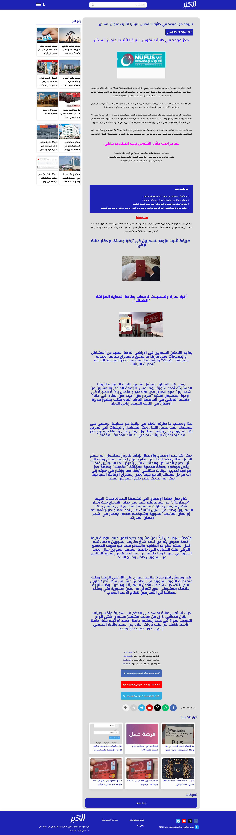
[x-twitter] (190, 821)
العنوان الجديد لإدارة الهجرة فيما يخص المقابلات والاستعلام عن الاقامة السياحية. (47, 82)
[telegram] (178, 821)
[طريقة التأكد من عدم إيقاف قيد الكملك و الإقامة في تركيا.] (47, 163)
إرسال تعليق (141, 803)
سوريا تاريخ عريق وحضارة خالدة (50, 112)
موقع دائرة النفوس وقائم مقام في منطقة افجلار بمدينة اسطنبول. (70, 82)
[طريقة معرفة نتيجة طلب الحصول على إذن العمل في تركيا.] (47, 35)
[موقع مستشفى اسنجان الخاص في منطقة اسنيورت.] (69, 131)
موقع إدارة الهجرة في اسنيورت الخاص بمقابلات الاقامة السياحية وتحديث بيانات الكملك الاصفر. (70, 178)
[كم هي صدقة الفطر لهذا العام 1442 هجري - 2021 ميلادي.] (178, 768)
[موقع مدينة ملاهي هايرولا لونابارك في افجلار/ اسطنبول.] (69, 35)
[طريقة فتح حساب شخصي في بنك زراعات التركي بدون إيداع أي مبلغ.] (178, 734)
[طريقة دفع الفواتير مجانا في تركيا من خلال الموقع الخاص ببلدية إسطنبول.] (47, 131)
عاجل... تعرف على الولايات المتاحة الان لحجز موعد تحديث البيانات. (160, 204)
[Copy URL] (126, 709)
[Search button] (92, 5)
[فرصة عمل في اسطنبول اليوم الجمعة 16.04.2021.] (142, 734)
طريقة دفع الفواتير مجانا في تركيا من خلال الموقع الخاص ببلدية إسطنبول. (48, 146)
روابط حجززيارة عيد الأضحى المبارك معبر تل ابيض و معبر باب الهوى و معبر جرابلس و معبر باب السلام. (144, 208)
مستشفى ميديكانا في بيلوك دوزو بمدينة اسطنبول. (164, 196)
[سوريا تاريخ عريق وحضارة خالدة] (47, 99)
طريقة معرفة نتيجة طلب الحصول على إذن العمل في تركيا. (47, 49)
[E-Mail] (150, 709)
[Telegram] (142, 709)
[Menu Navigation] (38, 5)
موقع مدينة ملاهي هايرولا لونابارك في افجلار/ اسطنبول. (71, 49)
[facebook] (196, 821)
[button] (44, 5)
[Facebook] (174, 709)
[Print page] (134, 709)
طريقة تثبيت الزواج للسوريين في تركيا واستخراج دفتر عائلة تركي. (141, 243)
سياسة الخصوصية (110, 820)
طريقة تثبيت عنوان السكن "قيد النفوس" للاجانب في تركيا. (70, 114)
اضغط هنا (128, 652)
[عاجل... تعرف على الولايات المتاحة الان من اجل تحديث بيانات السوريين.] (106, 734)
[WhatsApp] (166, 709)
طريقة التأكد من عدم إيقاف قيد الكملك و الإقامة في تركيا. (48, 178)
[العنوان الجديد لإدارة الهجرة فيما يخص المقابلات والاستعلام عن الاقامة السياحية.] (47, 67)
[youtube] (184, 821)
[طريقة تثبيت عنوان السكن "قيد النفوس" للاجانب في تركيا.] (69, 99)
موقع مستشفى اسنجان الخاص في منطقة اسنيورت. (164, 200)
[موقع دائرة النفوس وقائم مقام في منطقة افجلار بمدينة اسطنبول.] (69, 67)
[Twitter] (158, 709)
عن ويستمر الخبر (137, 820)
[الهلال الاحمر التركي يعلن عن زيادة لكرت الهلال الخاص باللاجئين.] (106, 768)
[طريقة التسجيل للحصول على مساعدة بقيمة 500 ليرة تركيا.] (142, 768)
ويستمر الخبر (170, 827)
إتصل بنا (140, 825)
